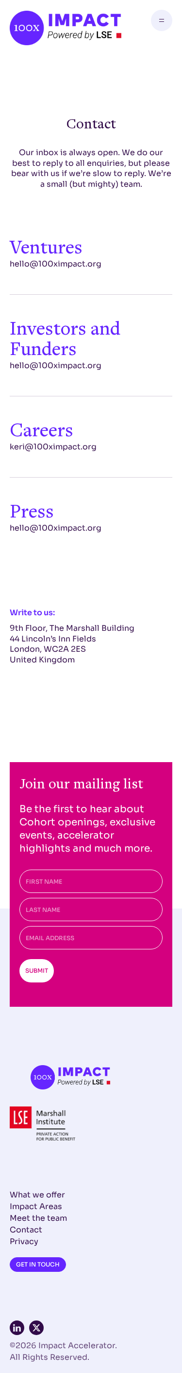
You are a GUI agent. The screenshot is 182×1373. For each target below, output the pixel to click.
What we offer (37, 1195)
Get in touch (38, 1264)
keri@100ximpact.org (53, 447)
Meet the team (38, 1218)
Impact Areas (36, 1206)
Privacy (24, 1241)
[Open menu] (161, 20)
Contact (26, 1230)
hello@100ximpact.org (55, 264)
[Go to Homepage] (65, 28)
